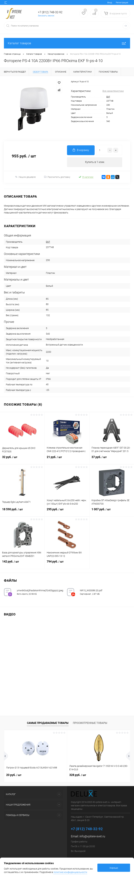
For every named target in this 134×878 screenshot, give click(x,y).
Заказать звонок (46, 15)
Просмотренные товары (90, 723)
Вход (109, 2)
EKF (108, 97)
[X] (117, 177)
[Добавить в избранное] (59, 83)
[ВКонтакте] (104, 177)
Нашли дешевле (27, 177)
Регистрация (122, 2)
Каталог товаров (19, 43)
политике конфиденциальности (70, 872)
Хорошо (113, 868)
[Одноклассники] (108, 177)
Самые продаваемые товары (47, 723)
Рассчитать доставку (59, 177)
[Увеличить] (33, 108)
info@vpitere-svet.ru (92, 836)
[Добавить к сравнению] (59, 90)
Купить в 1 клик (94, 162)
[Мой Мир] (113, 177)
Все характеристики (113, 91)
